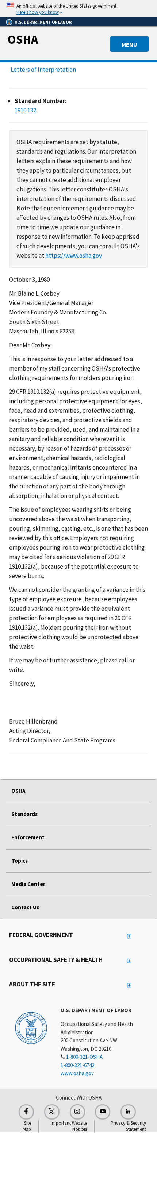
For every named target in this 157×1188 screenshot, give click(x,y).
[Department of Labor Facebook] (26, 1112)
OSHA (22, 39)
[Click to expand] (78, 8)
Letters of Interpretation (43, 70)
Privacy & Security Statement (128, 1126)
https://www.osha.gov (73, 256)
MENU (129, 44)
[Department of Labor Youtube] (102, 1112)
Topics (19, 860)
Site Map (27, 1126)
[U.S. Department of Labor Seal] (31, 1027)
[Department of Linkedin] (128, 1112)
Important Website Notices (69, 1126)
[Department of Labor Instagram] (77, 1112)
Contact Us (25, 907)
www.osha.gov (77, 1073)
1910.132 (25, 110)
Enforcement (28, 837)
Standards (24, 814)
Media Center (28, 883)
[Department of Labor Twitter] (52, 1112)
